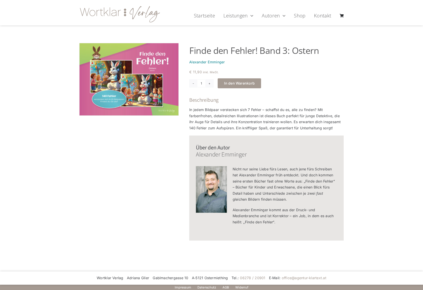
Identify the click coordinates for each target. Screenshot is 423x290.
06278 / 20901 (252, 278)
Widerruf (241, 287)
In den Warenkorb (239, 83)
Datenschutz (206, 287)
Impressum (183, 287)
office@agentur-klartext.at (304, 278)
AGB (226, 287)
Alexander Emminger (207, 62)
